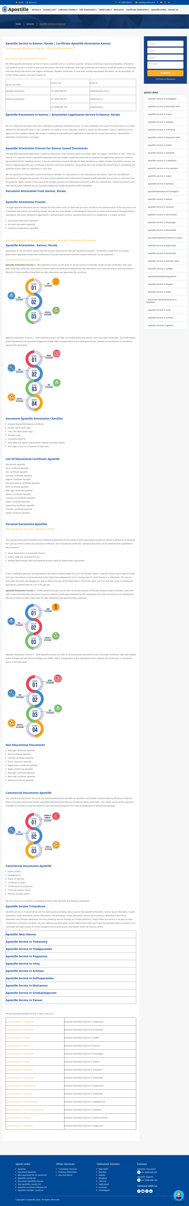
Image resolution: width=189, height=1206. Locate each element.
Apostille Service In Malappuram (21, 1085)
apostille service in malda (159, 145)
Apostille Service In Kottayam (19, 1069)
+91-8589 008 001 (125, 2)
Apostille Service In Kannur (18, 1045)
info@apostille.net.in (147, 2)
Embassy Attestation (67, 1172)
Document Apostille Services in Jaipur (165, 237)
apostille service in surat (159, 310)
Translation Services (67, 1169)
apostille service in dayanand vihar (163, 137)
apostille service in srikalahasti (162, 160)
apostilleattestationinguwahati (161, 276)
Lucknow (103, 1187)
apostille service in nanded (160, 317)
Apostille (22, 1169)
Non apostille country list (29, 1184)
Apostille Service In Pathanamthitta (22, 1101)
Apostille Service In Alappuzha (20, 1021)
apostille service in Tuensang (161, 129)
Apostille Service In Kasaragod (20, 1053)
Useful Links (104, 9)
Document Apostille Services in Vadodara (161, 301)
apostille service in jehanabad (161, 230)
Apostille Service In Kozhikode (19, 1077)
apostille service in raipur (159, 176)
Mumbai (102, 1172)
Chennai (102, 1181)
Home (20, 2)
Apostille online (158, 9)
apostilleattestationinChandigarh (163, 191)
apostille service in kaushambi (161, 253)
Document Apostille (27, 1172)
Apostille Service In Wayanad (19, 1125)
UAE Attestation (87, 9)
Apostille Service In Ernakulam (20, 1029)
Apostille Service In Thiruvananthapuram (25, 1109)
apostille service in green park (161, 245)
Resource (118, 9)
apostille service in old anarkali (162, 214)
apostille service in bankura (160, 183)
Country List (49, 9)
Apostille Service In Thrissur (19, 1117)
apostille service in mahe (159, 292)
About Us (32, 2)
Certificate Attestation (137, 9)
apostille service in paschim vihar (163, 261)
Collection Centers (67, 9)
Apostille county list (27, 1178)
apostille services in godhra (160, 325)
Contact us (173, 9)
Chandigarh (104, 1190)
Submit (165, 73)
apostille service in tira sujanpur (162, 168)
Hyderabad (104, 1184)
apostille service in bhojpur (160, 284)
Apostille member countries (30, 1190)
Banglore (103, 1178)
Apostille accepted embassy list (32, 1187)
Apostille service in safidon (160, 268)
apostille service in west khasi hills (163, 106)
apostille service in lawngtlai (160, 152)
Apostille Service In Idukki (17, 1037)
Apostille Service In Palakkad (19, 1093)
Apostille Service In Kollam (18, 1061)
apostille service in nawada (160, 122)
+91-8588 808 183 (149, 1180)
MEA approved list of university (32, 1175)
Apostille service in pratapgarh (162, 98)
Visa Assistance (65, 1175)
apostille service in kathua (159, 199)
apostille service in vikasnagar (161, 222)
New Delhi (103, 1169)
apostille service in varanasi (160, 207)
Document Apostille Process (30, 1181)
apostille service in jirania (159, 114)
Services (35, 9)
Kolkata (102, 1175)
